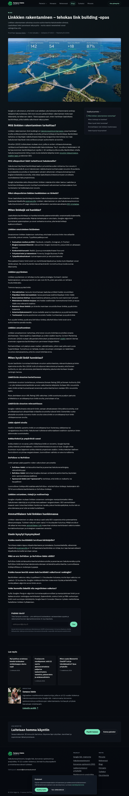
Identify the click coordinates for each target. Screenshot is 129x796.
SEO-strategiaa (73, 204)
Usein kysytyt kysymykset (97, 131)
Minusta (90, 3)
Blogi (73, 3)
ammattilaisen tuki (34, 525)
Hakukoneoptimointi (81, 760)
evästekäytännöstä (77, 785)
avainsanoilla (30, 201)
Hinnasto (53, 3)
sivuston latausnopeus (69, 153)
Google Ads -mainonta (82, 757)
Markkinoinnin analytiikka (83, 774)
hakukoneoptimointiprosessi (52, 131)
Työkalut (81, 3)
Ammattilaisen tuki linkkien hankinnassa (102, 127)
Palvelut (42, 3)
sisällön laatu (13, 156)
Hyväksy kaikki (41, 790)
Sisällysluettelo (93, 111)
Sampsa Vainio (21, 33)
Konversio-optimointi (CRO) (84, 764)
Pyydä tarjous (92, 732)
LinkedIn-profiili (30, 708)
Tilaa (73, 624)
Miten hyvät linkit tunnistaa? (98, 123)
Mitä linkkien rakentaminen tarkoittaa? (101, 116)
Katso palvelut (109, 732)
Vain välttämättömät (57, 790)
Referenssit (63, 3)
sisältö (63, 338)
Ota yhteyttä (114, 3)
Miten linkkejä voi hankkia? (97, 119)
